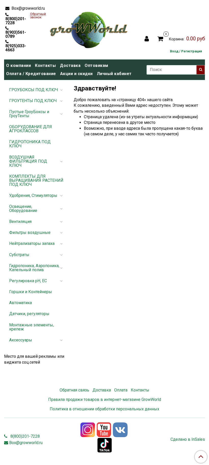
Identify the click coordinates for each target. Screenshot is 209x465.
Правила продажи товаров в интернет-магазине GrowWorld (104, 399)
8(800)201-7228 (15, 20)
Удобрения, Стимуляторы (33, 195)
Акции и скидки (76, 73)
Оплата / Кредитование (31, 73)
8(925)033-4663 (15, 47)
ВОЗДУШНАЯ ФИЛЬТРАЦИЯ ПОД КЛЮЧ (28, 161)
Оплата (120, 390)
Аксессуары (20, 340)
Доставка (70, 65)
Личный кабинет (114, 73)
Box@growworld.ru (27, 8)
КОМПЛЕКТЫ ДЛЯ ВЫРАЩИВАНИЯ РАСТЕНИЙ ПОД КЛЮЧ (36, 180)
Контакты (45, 65)
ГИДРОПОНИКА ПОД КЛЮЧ (30, 143)
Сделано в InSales (188, 439)
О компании (18, 65)
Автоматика (20, 302)
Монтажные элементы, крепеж (31, 327)
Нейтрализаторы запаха (32, 243)
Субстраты (19, 254)
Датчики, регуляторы (29, 313)
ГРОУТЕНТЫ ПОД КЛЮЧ (33, 100)
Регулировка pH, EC (28, 280)
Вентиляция (20, 221)
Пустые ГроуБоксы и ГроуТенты (29, 113)
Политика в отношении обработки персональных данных (104, 409)
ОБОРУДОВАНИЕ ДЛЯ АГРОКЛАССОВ (30, 128)
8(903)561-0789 (15, 34)
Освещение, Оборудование (23, 208)
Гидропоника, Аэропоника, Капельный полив (34, 267)
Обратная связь (74, 390)
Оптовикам (96, 65)
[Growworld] (89, 28)
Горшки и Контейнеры (30, 291)
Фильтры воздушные (29, 232)
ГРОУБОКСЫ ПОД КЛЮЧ (33, 89)
